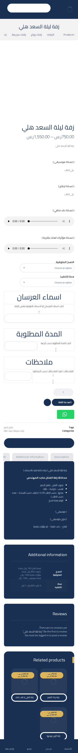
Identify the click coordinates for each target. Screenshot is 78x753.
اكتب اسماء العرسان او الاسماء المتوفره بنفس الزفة (39, 306)
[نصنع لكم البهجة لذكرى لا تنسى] (69, 9)
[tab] (62, 457)
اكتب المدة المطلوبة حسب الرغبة (56, 343)
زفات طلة (8, 431)
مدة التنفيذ (67, 276)
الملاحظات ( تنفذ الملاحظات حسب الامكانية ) (53, 373)
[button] (65, 414)
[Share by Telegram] (18, 442)
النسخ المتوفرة (65, 262)
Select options (55, 683)
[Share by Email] (11, 442)
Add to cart (64, 402)
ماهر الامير (8, 427)
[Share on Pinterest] (52, 442)
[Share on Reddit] (45, 442)
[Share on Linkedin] (32, 442)
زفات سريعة (18, 431)
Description (62, 456)
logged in (44, 635)
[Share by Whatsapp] (25, 442)
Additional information (30, 456)
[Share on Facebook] (66, 442)
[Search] (11, 8)
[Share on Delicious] (39, 442)
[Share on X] (59, 442)
